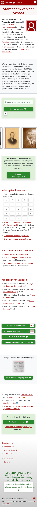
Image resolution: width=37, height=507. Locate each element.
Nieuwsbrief (8, 459)
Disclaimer (8, 453)
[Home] (34, 498)
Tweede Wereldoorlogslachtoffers (17, 342)
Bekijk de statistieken (17, 337)
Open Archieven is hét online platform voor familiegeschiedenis (19, 485)
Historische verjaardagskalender (16, 236)
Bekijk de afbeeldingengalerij (17, 377)
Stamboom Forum (16, 397)
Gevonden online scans (16, 325)
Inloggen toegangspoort (17, 175)
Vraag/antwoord (10, 450)
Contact (7, 462)
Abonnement (9, 447)
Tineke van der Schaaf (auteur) (16, 254)
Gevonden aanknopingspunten (16, 331)
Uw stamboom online (17, 422)
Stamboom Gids (9, 403)
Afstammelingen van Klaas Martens (17, 257)
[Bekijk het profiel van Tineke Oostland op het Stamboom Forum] (31, 26)
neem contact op (8, 27)
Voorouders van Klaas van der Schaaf (18, 263)
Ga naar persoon (17, 109)
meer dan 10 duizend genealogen (18, 427)
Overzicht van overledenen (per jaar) (18, 239)
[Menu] (34, 2)
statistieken (6, 42)
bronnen (7, 47)
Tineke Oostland (12, 24)
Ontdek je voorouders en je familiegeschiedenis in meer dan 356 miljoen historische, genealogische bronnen (18, 476)
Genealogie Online (13, 2)
